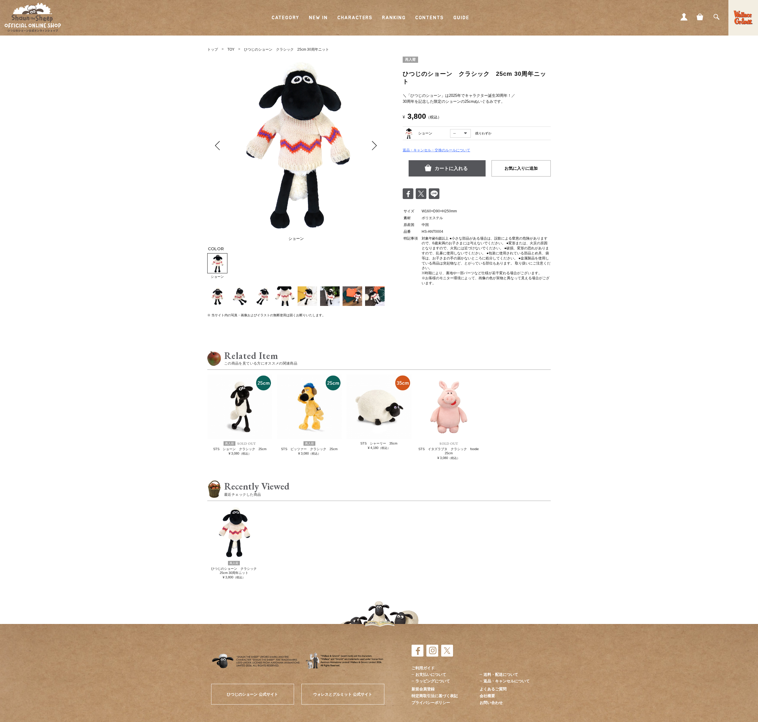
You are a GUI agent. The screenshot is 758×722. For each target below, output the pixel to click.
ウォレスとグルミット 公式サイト (342, 694)
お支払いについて (430, 674)
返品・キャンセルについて (507, 681)
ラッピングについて (432, 681)
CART (700, 17)
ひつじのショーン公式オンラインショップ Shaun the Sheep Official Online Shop (32, 17)
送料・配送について (501, 674)
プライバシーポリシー (431, 702)
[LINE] (434, 193)
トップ (212, 49)
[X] (447, 651)
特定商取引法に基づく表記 (435, 696)
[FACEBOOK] (417, 651)
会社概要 (487, 696)
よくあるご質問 (493, 689)
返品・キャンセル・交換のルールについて (436, 150)
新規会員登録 (423, 689)
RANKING (393, 17)
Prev (217, 145)
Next (374, 145)
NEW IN (318, 17)
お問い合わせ (491, 702)
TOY (231, 49)
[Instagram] (432, 651)
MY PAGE (684, 17)
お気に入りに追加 (521, 168)
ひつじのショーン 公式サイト (252, 694)
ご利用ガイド (423, 668)
